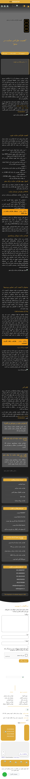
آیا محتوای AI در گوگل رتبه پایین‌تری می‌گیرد (14, 529)
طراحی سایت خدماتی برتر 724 (17, 546)
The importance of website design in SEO (15, 594)
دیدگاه (26, 614)
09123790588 (10, 733)
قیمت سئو (25, 107)
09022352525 (10, 736)
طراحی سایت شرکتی (20, 488)
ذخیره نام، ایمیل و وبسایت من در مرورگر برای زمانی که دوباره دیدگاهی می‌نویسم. (16, 649)
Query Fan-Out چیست (19, 517)
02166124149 (10, 731)
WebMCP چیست (21, 512)
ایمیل (26, 641)
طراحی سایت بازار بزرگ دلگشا (17, 555)
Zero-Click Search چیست (19, 525)
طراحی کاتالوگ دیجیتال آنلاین (18, 492)
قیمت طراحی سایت (21, 105)
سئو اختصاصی (21, 484)
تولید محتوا (22, 496)
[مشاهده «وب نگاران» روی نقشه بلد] (15, 750)
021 (14, 2)
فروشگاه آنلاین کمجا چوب (19, 559)
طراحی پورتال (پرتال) (20, 500)
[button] (26, 21)
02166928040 (21, 111)
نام (27, 634)
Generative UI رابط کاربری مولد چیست (15, 521)
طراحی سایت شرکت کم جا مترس (17, 542)
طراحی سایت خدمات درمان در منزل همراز (15, 551)
